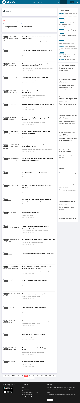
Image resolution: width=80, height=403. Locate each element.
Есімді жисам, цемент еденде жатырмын (34, 172)
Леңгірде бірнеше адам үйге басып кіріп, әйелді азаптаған (68, 14)
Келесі (26, 378)
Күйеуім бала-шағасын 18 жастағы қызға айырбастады (34, 91)
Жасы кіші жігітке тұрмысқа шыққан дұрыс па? (36, 199)
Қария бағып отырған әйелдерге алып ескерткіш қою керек (37, 186)
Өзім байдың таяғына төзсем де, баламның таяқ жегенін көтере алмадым (37, 145)
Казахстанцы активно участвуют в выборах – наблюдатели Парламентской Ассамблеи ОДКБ (67, 35)
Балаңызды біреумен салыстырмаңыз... (27, 27)
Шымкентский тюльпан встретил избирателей (67, 60)
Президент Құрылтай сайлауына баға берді (66, 19)
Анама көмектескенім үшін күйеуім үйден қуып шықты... (36, 348)
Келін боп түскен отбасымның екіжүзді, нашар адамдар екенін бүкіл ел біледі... (36, 267)
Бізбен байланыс (25, 389)
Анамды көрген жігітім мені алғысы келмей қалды (38, 104)
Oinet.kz (54, 397)
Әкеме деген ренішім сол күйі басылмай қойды (37, 50)
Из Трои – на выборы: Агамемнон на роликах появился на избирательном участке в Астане (67, 42)
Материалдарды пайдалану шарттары (30, 392)
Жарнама (24, 390)
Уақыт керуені (40, 2)
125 (46, 375)
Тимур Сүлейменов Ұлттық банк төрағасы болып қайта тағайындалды (67, 24)
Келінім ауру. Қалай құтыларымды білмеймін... (37, 293)
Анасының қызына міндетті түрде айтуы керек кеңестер (11, 27)
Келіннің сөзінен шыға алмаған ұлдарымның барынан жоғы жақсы (36, 132)
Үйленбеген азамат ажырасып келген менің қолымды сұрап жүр (35, 227)
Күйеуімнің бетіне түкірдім (30, 212)
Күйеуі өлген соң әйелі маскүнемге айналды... (36, 321)
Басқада (63, 2)
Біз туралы (24, 387)
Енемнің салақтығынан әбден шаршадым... (35, 77)
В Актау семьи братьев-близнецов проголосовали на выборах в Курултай (68, 48)
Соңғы (32, 378)
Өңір (58, 2)
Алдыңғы (13, 375)
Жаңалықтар (32, 2)
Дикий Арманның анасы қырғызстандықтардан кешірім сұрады (37, 37)
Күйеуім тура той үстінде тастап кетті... (34, 334)
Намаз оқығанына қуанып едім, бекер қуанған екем (38, 253)
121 (30, 375)
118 (18, 375)
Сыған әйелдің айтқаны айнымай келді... (35, 307)
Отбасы (13, 5)
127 (54, 375)
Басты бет (24, 2)
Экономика (52, 2)
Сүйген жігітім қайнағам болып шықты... (34, 280)
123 (38, 375)
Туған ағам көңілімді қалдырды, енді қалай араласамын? (35, 118)
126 (50, 375)
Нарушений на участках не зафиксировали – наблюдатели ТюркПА (68, 30)
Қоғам (46, 2)
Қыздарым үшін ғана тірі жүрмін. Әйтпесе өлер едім (38, 239)
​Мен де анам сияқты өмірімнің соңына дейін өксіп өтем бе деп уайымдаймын (37, 159)
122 (34, 375)
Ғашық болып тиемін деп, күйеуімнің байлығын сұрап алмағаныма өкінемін (37, 64)
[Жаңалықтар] (9, 2)
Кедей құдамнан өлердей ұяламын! (33, 361)
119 (22, 375)
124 (42, 375)
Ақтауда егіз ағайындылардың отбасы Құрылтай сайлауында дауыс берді (67, 54)
